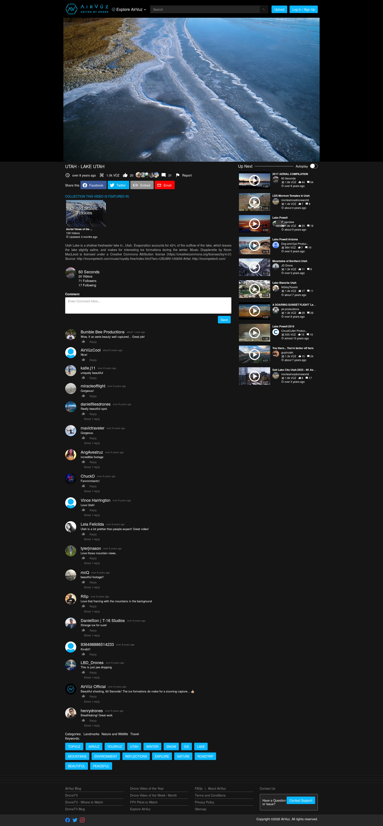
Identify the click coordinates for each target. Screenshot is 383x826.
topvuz (74, 746)
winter (152, 746)
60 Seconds (89, 271)
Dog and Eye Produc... (294, 243)
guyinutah (287, 352)
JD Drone (287, 265)
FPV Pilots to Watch (144, 802)
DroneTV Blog (75, 809)
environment (105, 756)
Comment (72, 294)
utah (134, 746)
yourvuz (114, 746)
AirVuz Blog (73, 788)
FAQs (199, 788)
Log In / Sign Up (303, 9)
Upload (279, 9)
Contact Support (300, 800)
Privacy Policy (204, 802)
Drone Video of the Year (147, 788)
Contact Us (267, 788)
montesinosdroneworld (295, 200)
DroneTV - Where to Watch (84, 802)
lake (201, 746)
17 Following (87, 285)
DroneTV (71, 795)
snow (171, 746)
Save (224, 319)
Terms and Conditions (210, 795)
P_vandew (287, 222)
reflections (136, 756)
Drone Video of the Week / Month (153, 795)
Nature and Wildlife (115, 734)
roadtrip (205, 756)
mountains (77, 756)
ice (186, 746)
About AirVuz (217, 788)
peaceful (101, 766)
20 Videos (85, 276)
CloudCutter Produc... (294, 330)
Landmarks (91, 734)
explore (162, 756)
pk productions (290, 309)
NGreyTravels (289, 287)
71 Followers (87, 280)
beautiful (76, 766)
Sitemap (200, 809)
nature (183, 756)
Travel (134, 734)
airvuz (94, 746)
